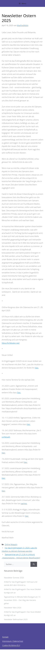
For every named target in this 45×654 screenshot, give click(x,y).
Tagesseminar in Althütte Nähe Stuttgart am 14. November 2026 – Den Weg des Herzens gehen (22, 600)
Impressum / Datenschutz (12, 641)
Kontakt (5, 637)
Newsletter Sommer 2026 (14, 577)
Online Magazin (11, 544)
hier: (37, 368)
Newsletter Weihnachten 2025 (16, 619)
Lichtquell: (6, 437)
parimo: (24, 503)
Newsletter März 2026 (12, 607)
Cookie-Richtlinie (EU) (11, 645)
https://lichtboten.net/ (11, 343)
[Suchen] (33, 564)
